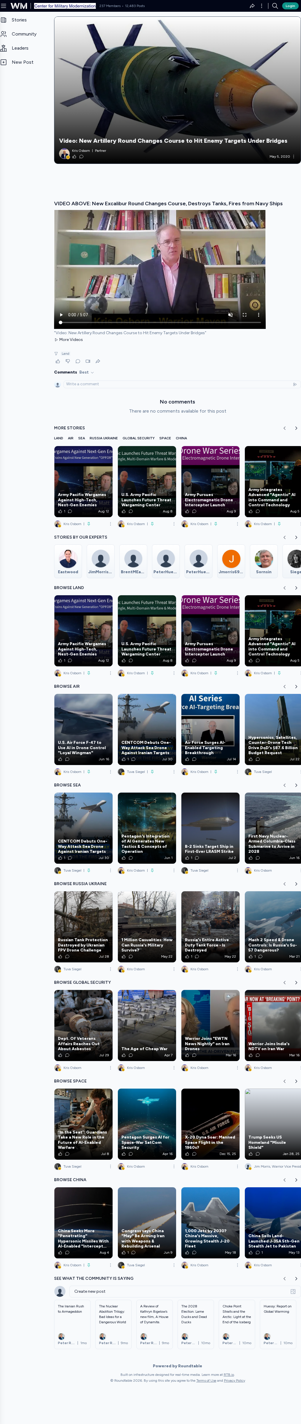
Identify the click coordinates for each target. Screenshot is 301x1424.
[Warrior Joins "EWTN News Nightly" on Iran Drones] (210, 1025)
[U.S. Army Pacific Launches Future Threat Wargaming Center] (147, 481)
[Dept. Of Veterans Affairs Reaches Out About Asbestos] (83, 1025)
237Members (110, 6)
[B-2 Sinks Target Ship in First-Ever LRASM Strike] (210, 828)
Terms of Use (206, 1380)
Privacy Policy (234, 1380)
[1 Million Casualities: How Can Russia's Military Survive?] (147, 926)
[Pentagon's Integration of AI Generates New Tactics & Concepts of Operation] (147, 828)
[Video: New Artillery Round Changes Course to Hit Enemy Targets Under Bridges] (177, 90)
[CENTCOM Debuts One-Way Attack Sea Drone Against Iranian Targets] (147, 729)
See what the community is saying (93, 1278)
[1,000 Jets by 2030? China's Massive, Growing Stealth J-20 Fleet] (210, 1222)
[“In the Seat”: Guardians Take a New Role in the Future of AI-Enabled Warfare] (83, 1124)
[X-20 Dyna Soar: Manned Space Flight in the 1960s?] (210, 1124)
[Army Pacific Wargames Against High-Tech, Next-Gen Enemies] (83, 481)
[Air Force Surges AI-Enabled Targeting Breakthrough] (210, 729)
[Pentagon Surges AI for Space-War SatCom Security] (147, 1124)
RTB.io (229, 1375)
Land (65, 354)
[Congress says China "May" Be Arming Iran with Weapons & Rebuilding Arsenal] (147, 1222)
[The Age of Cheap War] (147, 1025)
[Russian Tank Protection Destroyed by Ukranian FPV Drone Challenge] (83, 926)
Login (290, 6)
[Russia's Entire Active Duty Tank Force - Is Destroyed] (210, 926)
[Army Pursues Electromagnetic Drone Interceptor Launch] (210, 481)
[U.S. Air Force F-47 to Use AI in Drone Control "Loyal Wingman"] (83, 729)
